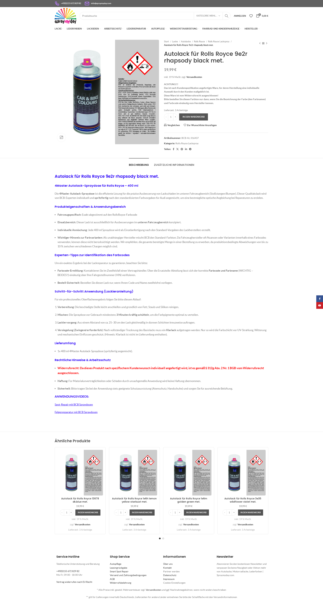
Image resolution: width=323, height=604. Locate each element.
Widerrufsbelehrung (120, 582)
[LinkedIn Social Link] (186, 149)
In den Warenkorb (194, 117)
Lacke (175, 41)
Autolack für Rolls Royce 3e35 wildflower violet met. (242, 500)
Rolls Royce (199, 41)
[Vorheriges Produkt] (260, 43)
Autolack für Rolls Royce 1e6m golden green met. (188, 500)
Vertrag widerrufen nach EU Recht (74, 582)
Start (166, 41)
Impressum (168, 579)
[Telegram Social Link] (190, 149)
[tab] (139, 163)
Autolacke (186, 41)
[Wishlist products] (251, 15)
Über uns (168, 564)
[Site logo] (65, 15)
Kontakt (167, 567)
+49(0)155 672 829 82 (67, 571)
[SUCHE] (226, 16)
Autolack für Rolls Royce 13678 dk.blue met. (80, 500)
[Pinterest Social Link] (182, 149)
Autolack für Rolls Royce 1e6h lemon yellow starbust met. (134, 500)
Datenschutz (169, 575)
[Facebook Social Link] (173, 149)
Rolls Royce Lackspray (219, 41)
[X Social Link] (177, 149)
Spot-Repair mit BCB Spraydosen (74, 404)
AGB (112, 579)
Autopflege (115, 564)
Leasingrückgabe (118, 567)
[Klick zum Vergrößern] (61, 137)
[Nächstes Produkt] (266, 43)
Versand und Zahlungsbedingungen (128, 575)
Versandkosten (194, 77)
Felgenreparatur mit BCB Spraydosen (76, 412)
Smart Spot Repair (119, 571)
